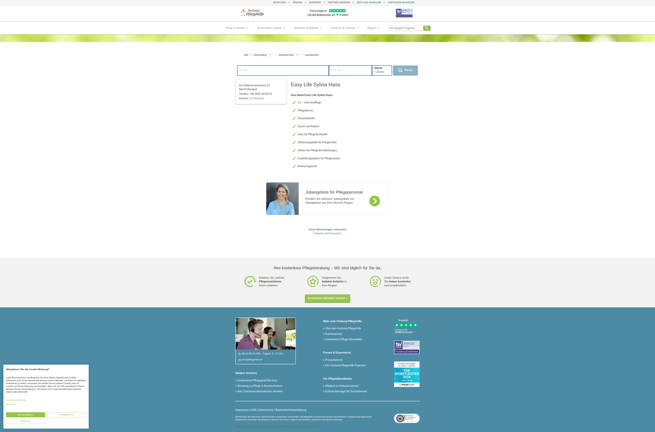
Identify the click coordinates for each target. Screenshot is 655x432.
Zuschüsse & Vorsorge (343, 27)
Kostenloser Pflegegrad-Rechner (257, 380)
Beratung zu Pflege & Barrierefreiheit (259, 385)
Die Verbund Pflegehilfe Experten (345, 365)
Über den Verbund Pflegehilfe (343, 328)
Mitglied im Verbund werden (342, 385)
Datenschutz (266, 409)
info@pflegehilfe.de (252, 359)
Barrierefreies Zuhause (269, 27)
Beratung (279, 2)
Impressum (242, 409)
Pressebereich (334, 359)
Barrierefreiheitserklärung (291, 409)
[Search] (427, 28)
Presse (297, 2)
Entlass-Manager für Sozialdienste (346, 391)
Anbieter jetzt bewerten (327, 233)
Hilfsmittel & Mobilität (306, 27)
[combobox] (405, 28)
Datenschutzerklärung (16, 400)
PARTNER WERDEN (339, 2)
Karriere (315, 2)
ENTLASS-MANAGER (369, 2)
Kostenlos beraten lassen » (327, 298)
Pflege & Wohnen (235, 27)
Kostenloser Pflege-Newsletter (343, 339)
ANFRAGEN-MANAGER (401, 2)
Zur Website (256, 98)
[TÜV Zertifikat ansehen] (404, 17)
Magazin (372, 27)
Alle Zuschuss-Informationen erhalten (260, 391)
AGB (253, 409)
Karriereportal (333, 333)
